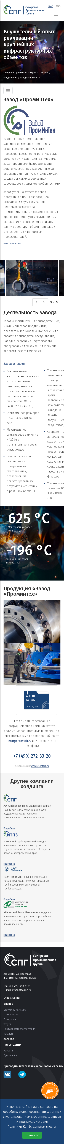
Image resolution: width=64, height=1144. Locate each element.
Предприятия (10, 78)
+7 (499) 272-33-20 (32, 756)
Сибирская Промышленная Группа (21, 73)
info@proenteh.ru (19, 741)
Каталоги (9, 1033)
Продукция (10, 1019)
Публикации (10, 1055)
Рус (50, 6)
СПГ (24, 10)
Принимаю (32, 1135)
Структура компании (15, 1009)
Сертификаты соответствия (19, 1029)
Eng (57, 6)
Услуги (7, 1024)
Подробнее (9, 828)
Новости (8, 1050)
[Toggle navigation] (56, 15)
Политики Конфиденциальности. (32, 1127)
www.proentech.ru (12, 243)
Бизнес (44, 73)
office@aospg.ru (21, 990)
